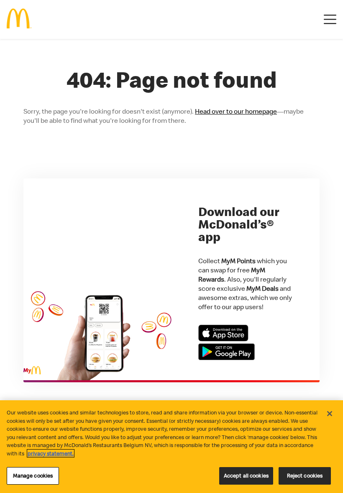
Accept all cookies (246, 475)
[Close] (329, 413)
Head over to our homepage (236, 111)
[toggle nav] (330, 19)
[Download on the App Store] (223, 339)
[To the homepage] (19, 19)
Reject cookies (305, 475)
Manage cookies (33, 475)
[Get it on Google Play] (226, 357)
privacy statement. (51, 453)
